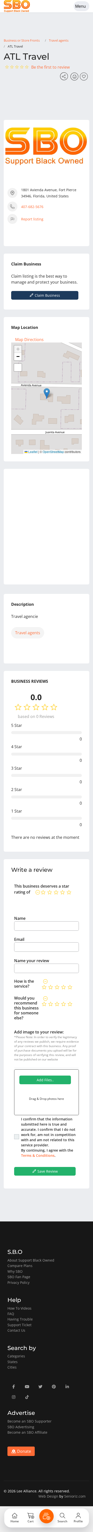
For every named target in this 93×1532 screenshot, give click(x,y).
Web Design (48, 1496)
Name (20, 918)
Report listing (32, 219)
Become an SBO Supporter (29, 1421)
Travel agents (58, 40)
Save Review (47, 1171)
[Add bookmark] (84, 78)
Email (19, 939)
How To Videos (19, 1308)
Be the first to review (50, 67)
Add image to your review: (39, 1032)
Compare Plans (19, 1265)
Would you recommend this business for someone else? (26, 1008)
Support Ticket (19, 1324)
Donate (23, 1451)
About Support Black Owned (30, 1260)
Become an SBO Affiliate (27, 1432)
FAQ (10, 1313)
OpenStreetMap (53, 451)
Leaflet (32, 451)
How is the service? (24, 984)
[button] (47, 393)
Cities (12, 1367)
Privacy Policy (18, 1282)
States (12, 1361)
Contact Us (16, 1330)
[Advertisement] (46, 526)
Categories (16, 1356)
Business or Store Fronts (22, 40)
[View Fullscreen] (18, 367)
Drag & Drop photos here (46, 1099)
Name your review (31, 960)
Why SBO (15, 1271)
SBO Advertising (20, 1427)
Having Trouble (20, 1319)
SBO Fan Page (18, 1276)
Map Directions (29, 339)
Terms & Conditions (38, 1155)
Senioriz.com (75, 1496)
